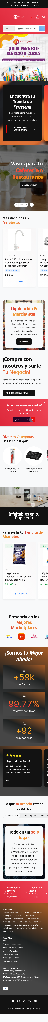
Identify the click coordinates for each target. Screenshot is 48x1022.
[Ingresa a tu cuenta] (38, 17)
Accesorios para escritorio (33, 470)
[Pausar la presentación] (32, 205)
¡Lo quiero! (23, 594)
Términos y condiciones (12, 944)
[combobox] (30, 28)
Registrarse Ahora (17, 393)
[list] (24, 113)
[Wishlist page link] (32, 17)
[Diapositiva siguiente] (26, 205)
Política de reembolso (11, 958)
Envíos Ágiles (30, 815)
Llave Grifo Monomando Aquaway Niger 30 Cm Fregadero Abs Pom (18, 262)
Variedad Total (11, 815)
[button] (4, 17)
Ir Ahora (33, 174)
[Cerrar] (45, 402)
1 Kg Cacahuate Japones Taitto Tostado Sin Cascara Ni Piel (18, 576)
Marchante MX (19, 1009)
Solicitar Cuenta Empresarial (21, 128)
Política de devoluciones (13, 948)
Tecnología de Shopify (32, 1009)
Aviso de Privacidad (11, 951)
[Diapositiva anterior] (16, 205)
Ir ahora (23, 341)
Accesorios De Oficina (12, 470)
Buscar (5, 941)
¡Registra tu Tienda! (11, 961)
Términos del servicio (11, 954)
